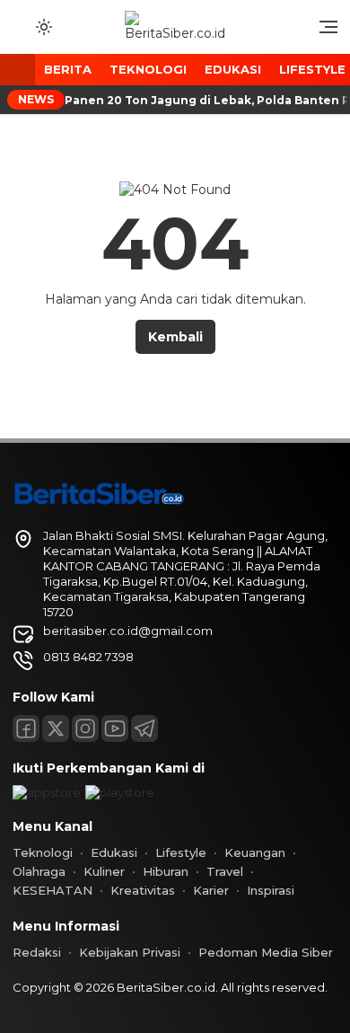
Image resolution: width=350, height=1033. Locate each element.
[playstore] (119, 792)
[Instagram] (85, 728)
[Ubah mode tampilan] (42, 26)
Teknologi (148, 69)
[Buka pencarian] (20, 26)
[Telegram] (144, 728)
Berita (68, 69)
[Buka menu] (322, 31)
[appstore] (47, 792)
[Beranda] (17, 70)
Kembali (175, 337)
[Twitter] (55, 728)
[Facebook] (26, 728)
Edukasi (233, 69)
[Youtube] (114, 728)
